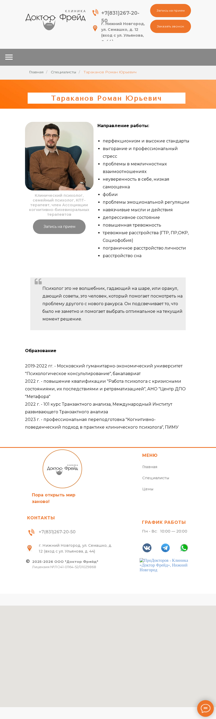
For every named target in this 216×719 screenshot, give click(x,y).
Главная (36, 72)
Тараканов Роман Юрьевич (110, 72)
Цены (147, 489)
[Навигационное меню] (9, 57)
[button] (170, 10)
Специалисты (63, 72)
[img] (55, 20)
